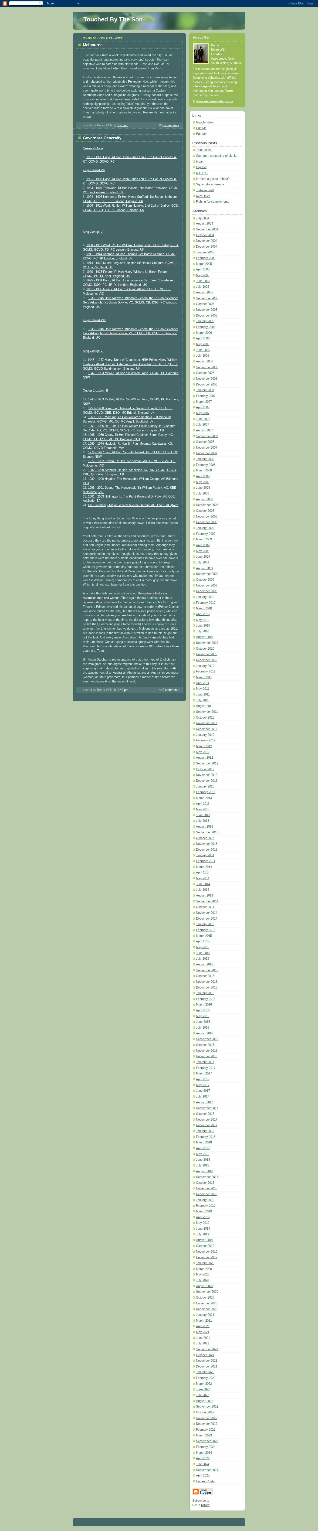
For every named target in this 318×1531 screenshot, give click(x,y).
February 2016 (205, 999)
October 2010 (205, 648)
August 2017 (204, 1102)
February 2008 (205, 465)
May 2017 (202, 1085)
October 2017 (205, 1113)
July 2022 (202, 1395)
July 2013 (202, 820)
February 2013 (205, 792)
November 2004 (206, 240)
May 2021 (202, 1332)
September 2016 (207, 1039)
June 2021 (203, 1338)
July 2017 (202, 1096)
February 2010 (205, 602)
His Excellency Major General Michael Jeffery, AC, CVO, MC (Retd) (133, 505)
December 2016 (206, 1056)
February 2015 (205, 930)
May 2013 (202, 809)
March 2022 (204, 1383)
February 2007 (205, 396)
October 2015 (205, 976)
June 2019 (203, 1228)
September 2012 (207, 763)
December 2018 (206, 1194)
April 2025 (203, 1475)
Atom (205, 1505)
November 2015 (206, 981)
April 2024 (203, 1458)
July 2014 (202, 889)
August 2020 (204, 1286)
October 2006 (205, 373)
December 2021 (206, 1366)
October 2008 (205, 510)
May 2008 (202, 482)
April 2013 (203, 803)
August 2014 (204, 895)
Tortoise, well (205, 190)
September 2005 (207, 298)
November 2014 (206, 912)
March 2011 (204, 677)
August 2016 (204, 1033)
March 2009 (204, 539)
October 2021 (205, 1355)
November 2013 (206, 844)
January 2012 (205, 735)
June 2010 (203, 625)
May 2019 (202, 1222)
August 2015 (204, 964)
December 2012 (206, 780)
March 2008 (204, 470)
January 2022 (205, 1372)
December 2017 (206, 1125)
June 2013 (203, 815)
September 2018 (207, 1177)
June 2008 (203, 487)
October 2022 (205, 1412)
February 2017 (205, 1068)
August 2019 (204, 1240)
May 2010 (202, 620)
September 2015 (207, 970)
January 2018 (205, 1131)
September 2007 (207, 436)
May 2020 (202, 1274)
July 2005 (202, 286)
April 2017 (203, 1079)
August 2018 (204, 1171)
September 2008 (207, 505)
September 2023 (207, 1441)
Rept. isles (203, 196)
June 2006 (203, 350)
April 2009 (203, 545)
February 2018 (205, 1137)
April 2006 (203, 338)
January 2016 (205, 993)
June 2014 (203, 884)
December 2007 (206, 453)
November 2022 (206, 1418)
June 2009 (203, 556)
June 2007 (203, 419)
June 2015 (203, 953)
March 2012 (204, 746)
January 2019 (205, 1200)
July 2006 (202, 355)
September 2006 (207, 367)
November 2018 (206, 1188)
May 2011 (202, 688)
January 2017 (205, 1062)
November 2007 (206, 447)
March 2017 (204, 1073)
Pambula (155, 637)
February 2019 (205, 1205)
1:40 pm (122, 690)
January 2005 (205, 252)
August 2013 (204, 826)
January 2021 (205, 1314)
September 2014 (207, 901)
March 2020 (204, 1269)
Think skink (204, 150)
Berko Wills (218, 49)
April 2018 (203, 1148)
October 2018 (205, 1182)
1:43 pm (122, 125)
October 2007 (205, 441)
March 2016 (204, 1004)
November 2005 (206, 309)
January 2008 (205, 459)
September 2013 (207, 832)
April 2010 (203, 614)
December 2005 (206, 315)
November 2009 (206, 585)
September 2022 (207, 1406)
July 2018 (202, 1165)
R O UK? (202, 173)
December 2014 (206, 918)
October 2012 (205, 769)
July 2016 (202, 1027)
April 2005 (203, 269)
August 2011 (204, 706)
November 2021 (206, 1360)
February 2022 (205, 1378)
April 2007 (203, 407)
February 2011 (205, 671)
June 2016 (203, 1021)
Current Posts (205, 1481)
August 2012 (204, 757)
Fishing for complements (212, 201)
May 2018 (202, 1154)
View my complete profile (214, 101)
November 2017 (206, 1119)
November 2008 (206, 516)
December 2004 (206, 246)
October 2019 (205, 1246)
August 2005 (204, 292)
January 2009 (205, 528)
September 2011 (207, 711)
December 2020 (206, 1309)
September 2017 (207, 1108)
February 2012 (205, 740)
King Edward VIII (94, 320)
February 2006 (205, 327)
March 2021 (204, 1320)
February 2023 (205, 1429)
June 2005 (203, 281)
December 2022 (206, 1423)
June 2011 (203, 694)
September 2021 (207, 1349)
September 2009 (207, 574)
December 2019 (206, 1257)
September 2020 (207, 1291)
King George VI (93, 351)
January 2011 (205, 666)
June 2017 (203, 1090)
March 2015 (204, 936)
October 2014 (205, 907)
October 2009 (205, 579)
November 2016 (206, 1050)
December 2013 (206, 849)
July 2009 (202, 562)
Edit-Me (201, 128)
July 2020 (202, 1280)
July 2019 (202, 1234)
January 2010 (205, 597)
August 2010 (204, 637)
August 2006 (204, 361)
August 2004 (204, 223)
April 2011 (202, 683)
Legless (201, 167)
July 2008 (202, 493)
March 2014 (204, 867)
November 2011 (206, 723)
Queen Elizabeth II (95, 390)
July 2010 (202, 631)
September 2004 (207, 229)
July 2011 (202, 700)
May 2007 (202, 413)
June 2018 (203, 1159)
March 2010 (204, 608)
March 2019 (204, 1211)
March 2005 (204, 264)
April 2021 (203, 1326)
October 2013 (205, 838)
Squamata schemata (210, 184)
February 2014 (205, 861)
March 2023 (204, 1435)
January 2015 (205, 924)
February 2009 (205, 533)
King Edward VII (94, 170)
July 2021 (202, 1343)
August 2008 (204, 499)
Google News (205, 122)
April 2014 (203, 872)
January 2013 (205, 786)
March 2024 (204, 1452)
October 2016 (205, 1045)
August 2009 (204, 568)
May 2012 (202, 752)
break (199, 161)
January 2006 (205, 321)
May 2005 (202, 275)
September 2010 (207, 642)
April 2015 (203, 941)
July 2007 (202, 424)
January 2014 (205, 855)
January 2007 (205, 390)
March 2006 (204, 332)
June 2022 (203, 1389)
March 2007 (204, 401)
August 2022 (204, 1401)
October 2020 (205, 1297)
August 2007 (204, 430)
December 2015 (206, 987)
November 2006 (206, 378)
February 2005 (205, 258)
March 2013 (204, 798)
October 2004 (205, 235)
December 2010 (206, 660)
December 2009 (206, 591)
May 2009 (202, 551)
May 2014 (202, 878)
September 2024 (207, 1470)
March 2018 (204, 1142)
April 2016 (203, 1010)
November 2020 (206, 1303)
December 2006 (206, 384)
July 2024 (202, 1464)
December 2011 (206, 729)
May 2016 (202, 1016)
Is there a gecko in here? (213, 179)
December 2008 (206, 522)
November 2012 (206, 775)
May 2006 (202, 344)
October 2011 (205, 717)
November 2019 (206, 1251)
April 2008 (203, 476)
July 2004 (202, 218)
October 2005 (205, 304)
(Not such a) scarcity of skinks (216, 155)
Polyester (134, 81)
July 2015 (202, 958)
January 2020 (205, 1263)
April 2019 (203, 1217)
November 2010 (206, 654)
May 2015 (202, 947)
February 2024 (205, 1447)
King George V (93, 232)
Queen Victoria (93, 148)
